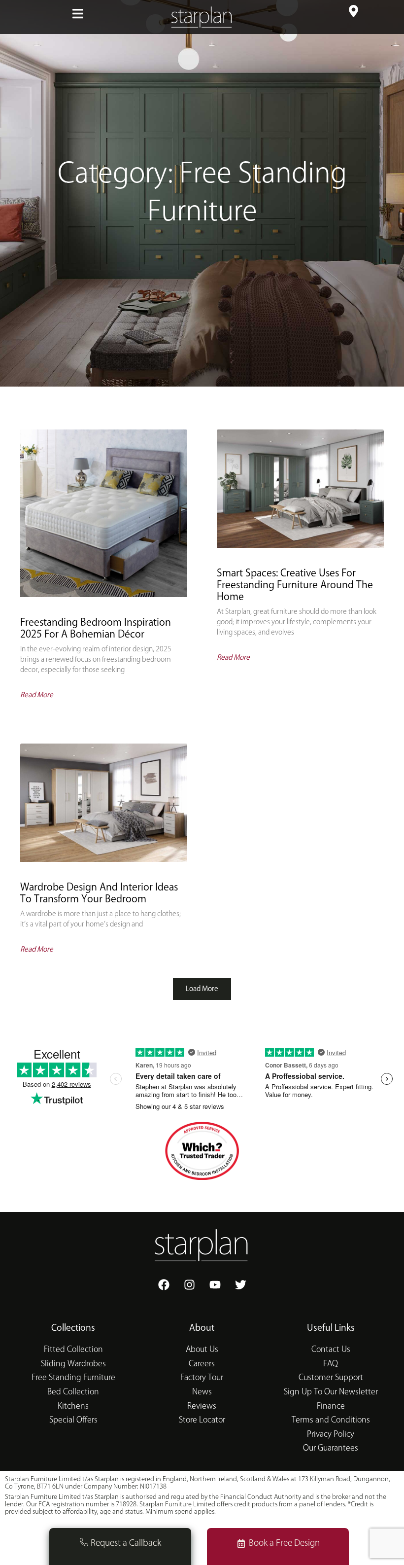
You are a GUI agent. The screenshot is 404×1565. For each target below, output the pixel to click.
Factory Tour (201, 1378)
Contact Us (330, 1349)
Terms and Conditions (331, 1420)
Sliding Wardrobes (73, 1364)
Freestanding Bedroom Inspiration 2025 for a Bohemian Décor (95, 628)
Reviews (201, 1406)
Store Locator (202, 1420)
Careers (202, 1364)
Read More (36, 695)
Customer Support (331, 1378)
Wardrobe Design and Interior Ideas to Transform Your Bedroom (99, 893)
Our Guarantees (330, 1448)
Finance (331, 1406)
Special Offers (73, 1420)
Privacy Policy (330, 1434)
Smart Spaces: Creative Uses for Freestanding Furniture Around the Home (295, 585)
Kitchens (73, 1406)
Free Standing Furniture (73, 1378)
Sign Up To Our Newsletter (331, 1392)
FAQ (330, 1364)
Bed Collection (73, 1392)
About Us (202, 1349)
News (202, 1392)
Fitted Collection (73, 1349)
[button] (77, 13)
